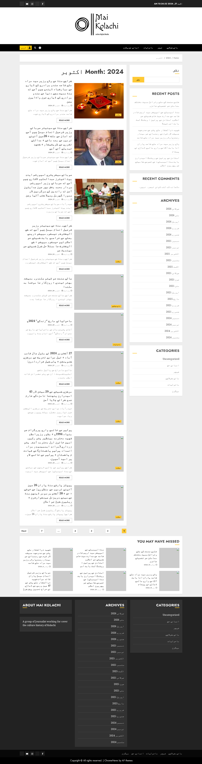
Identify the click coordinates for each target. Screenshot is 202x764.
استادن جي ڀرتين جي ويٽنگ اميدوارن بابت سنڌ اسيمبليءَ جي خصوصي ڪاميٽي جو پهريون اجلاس (157, 161)
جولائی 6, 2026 (43, 567)
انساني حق (134, 47)
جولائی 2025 (172, 273)
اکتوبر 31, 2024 (54, 106)
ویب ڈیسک (66, 106)
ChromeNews (111, 760)
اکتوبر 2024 (172, 331)
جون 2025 (174, 279)
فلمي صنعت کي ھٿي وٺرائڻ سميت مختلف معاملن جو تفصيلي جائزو (145, 556)
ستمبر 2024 (172, 337)
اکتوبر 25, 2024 (54, 463)
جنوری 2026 (172, 234)
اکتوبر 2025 (172, 254)
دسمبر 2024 (172, 318)
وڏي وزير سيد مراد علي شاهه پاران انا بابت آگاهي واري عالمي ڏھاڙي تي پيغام (156, 147)
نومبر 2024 (172, 324)
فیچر (159, 47)
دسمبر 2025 (172, 241)
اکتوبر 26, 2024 (54, 404)
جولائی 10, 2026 (149, 565)
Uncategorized (171, 359)
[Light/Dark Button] (41, 47)
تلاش (176, 70)
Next (23, 530)
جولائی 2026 (172, 209)
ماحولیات (148, 47)
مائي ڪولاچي (172, 47)
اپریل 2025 (172, 292)
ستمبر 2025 (172, 260)
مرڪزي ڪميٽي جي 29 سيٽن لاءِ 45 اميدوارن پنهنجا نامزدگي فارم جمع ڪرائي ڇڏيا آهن (48, 395)
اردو (23, 47)
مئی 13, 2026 (150, 588)
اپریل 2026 (172, 221)
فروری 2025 (172, 305)
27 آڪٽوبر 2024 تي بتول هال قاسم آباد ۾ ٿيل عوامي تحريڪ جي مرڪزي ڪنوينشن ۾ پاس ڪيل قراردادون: (47, 357)
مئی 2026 (174, 215)
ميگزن (126, 47)
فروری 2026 (172, 228)
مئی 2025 (174, 286)
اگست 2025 (173, 266)
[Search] (35, 48)
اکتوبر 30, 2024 (54, 254)
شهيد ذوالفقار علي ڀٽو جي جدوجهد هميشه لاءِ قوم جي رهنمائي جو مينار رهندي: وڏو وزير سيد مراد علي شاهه (158, 133)
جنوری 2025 (172, 311)
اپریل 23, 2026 (96, 590)
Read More (64, 120)
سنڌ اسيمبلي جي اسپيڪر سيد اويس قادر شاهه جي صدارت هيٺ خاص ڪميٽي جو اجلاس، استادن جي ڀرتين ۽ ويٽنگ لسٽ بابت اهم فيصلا (90, 559)
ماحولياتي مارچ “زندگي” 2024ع (49, 321)
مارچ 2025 (173, 298)
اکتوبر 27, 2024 (54, 366)
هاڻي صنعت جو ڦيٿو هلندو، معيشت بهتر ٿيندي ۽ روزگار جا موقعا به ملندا (47, 282)
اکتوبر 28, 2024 (54, 291)
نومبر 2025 (172, 247)
